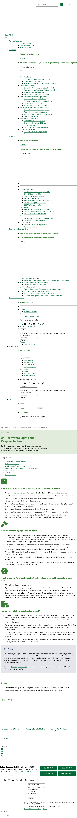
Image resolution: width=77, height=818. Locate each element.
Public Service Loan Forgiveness (35, 112)
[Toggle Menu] (6, 37)
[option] (40, 815)
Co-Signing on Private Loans (15, 466)
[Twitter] (38, 751)
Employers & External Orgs (18, 229)
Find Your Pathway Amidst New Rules (37, 79)
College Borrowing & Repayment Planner (38, 218)
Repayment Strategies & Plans (35, 99)
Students (12, 136)
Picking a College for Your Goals (35, 203)
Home (1, 427)
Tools (11, 399)
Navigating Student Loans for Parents (37, 209)
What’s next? (9, 470)
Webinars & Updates (16, 298)
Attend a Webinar (30, 134)
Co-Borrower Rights (12, 464)
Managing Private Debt (19, 667)
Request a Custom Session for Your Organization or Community (46, 280)
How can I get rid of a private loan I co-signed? (21, 468)
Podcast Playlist (29, 344)
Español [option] (6, 815)
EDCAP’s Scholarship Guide (33, 205)
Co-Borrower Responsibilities (15, 462)
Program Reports (30, 367)
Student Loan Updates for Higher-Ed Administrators (43, 296)
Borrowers (12, 50)
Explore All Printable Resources (35, 285)
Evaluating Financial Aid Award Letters (38, 200)
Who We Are (28, 360)
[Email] (38, 753)
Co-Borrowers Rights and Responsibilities (39, 211)
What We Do (28, 362)
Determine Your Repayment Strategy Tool (39, 88)
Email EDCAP (67, 768)
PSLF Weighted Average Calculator (36, 94)
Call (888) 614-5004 (27, 45)
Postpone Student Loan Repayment (36, 127)
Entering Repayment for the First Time (38, 101)
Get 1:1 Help (9, 35)
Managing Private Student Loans (35, 105)
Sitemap (45, 809)
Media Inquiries (29, 375)
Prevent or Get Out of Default (34, 121)
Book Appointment (27, 43)
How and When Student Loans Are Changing (40, 83)
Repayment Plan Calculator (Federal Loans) (39, 90)
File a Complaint (29, 125)
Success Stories (29, 365)
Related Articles (10, 475)
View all (23, 58)
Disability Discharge (31, 116)
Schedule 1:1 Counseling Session (35, 132)
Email (25, 335)
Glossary (8, 472)
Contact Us (28, 371)
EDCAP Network (30, 373)
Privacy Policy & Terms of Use (32, 809)
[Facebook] (38, 749)
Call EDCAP (48, 768)
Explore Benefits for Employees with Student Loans (42, 289)
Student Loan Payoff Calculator (35, 92)
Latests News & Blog (31, 316)
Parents (8, 738)
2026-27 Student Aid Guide (33, 194)
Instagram (23, 386)
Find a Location (66, 773)
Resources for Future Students (13, 427)
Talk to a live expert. (16, 41)
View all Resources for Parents (35, 214)
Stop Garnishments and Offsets (35, 123)
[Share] (38, 756)
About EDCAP (14, 346)
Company (23, 329)
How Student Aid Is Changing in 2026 (37, 192)
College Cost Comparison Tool (34, 220)
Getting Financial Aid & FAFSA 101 (36, 198)
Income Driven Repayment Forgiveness (38, 114)
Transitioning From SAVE (33, 81)
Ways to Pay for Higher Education (36, 196)
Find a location (25, 47)
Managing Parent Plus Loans (34, 103)
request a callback (24, 771)
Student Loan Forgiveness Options (36, 110)
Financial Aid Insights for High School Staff (39, 293)
